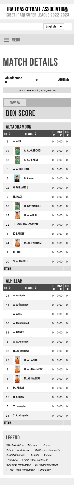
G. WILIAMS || (20, 187)
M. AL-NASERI (32, 378)
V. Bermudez (19, 406)
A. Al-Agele (19, 295)
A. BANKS (18, 332)
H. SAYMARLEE (32, 206)
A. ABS (17, 141)
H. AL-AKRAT (31, 360)
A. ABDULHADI (21, 169)
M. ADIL (17, 252)
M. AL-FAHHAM (32, 243)
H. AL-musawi (21, 351)
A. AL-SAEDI (31, 160)
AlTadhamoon (13, 80)
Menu (16, 39)
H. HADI (17, 196)
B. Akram (29, 178)
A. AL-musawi (20, 341)
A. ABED (17, 314)
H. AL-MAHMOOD (33, 369)
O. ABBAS (18, 397)
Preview (15, 103)
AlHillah (63, 80)
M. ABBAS (18, 387)
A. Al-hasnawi (20, 304)
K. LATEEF (18, 233)
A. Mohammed (21, 323)
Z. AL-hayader (21, 415)
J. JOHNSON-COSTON (25, 224)
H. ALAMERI (30, 215)
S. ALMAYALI (20, 261)
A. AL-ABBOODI (32, 150)
